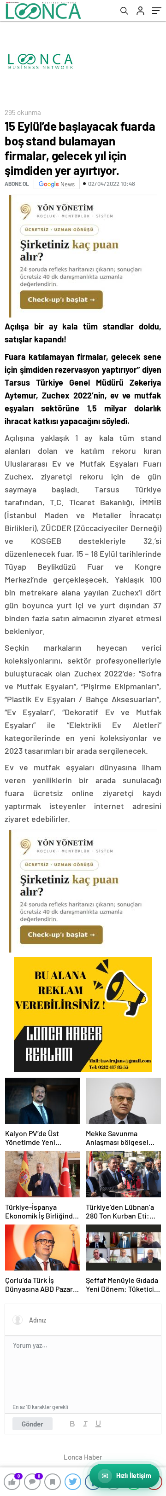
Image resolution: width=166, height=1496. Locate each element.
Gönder (32, 1424)
